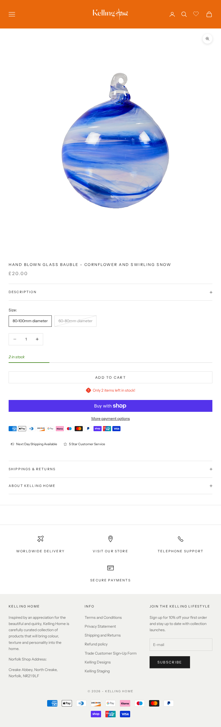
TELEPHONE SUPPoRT (180, 551)
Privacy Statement (100, 626)
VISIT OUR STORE (110, 551)
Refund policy (96, 644)
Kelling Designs (98, 662)
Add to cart (110, 377)
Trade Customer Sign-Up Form (111, 653)
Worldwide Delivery (40, 551)
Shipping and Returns (103, 635)
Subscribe (169, 662)
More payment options (110, 418)
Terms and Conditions (103, 617)
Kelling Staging (97, 671)
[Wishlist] (197, 13)
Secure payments (110, 580)
